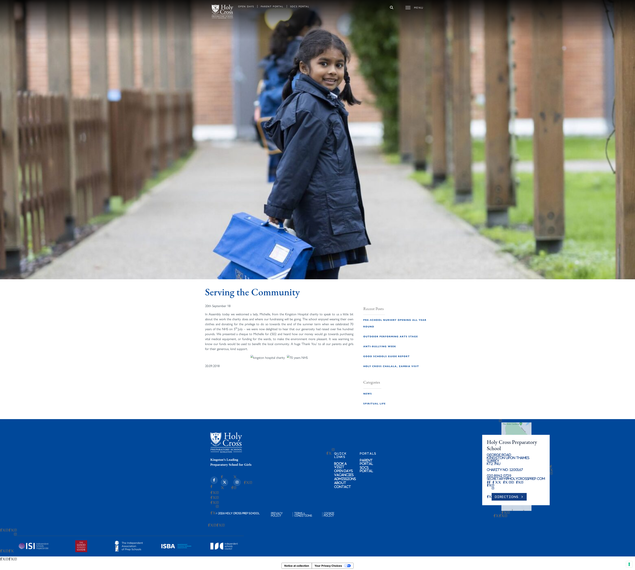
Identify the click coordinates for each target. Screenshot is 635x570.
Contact (342, 486)
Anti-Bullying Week (379, 346)
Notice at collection (296, 565)
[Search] (392, 8)
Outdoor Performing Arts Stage (390, 336)
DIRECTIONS (507, 496)
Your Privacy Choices (328, 565)
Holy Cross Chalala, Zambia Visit (391, 366)
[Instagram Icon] (237, 482)
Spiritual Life (374, 403)
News (367, 393)
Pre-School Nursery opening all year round (394, 323)
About (340, 482)
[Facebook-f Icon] (214, 480)
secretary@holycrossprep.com (516, 478)
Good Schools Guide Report (386, 356)
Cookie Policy (329, 514)
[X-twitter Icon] (224, 482)
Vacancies (344, 474)
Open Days (246, 6)
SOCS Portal (299, 6)
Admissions (345, 478)
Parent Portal (272, 6)
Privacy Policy (277, 514)
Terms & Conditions (303, 514)
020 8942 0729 (499, 475)
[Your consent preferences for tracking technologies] (629, 564)
